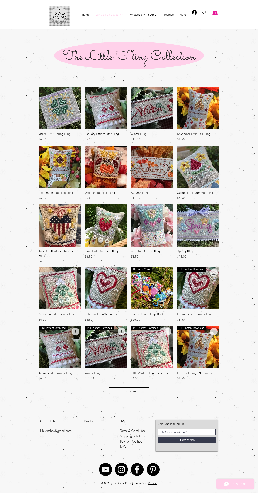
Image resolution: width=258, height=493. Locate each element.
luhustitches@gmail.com (55, 430)
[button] (215, 12)
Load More (129, 391)
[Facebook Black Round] (137, 469)
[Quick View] (60, 108)
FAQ (123, 446)
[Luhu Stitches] (121, 469)
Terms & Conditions (132, 430)
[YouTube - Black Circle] (105, 469)
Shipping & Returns (132, 436)
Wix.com (152, 483)
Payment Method (131, 441)
